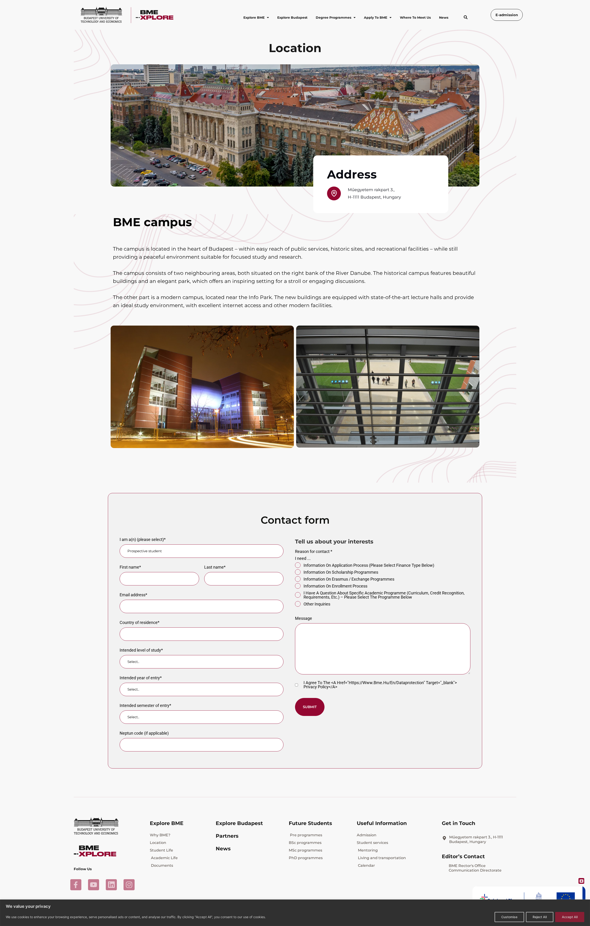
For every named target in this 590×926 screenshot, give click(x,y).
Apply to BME (375, 17)
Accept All (570, 917)
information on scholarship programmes (341, 572)
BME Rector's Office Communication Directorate (475, 868)
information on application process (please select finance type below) (369, 565)
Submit (310, 707)
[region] (295, 912)
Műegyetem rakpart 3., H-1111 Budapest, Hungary (476, 839)
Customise (509, 917)
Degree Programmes (333, 17)
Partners (227, 836)
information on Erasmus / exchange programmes (349, 579)
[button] (465, 17)
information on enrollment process (335, 586)
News (443, 17)
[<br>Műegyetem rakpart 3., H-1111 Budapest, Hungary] (444, 838)
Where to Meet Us (415, 17)
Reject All (540, 917)
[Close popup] (581, 881)
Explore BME (254, 17)
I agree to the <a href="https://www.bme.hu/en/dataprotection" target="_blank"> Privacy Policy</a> (380, 685)
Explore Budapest (292, 17)
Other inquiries (317, 604)
